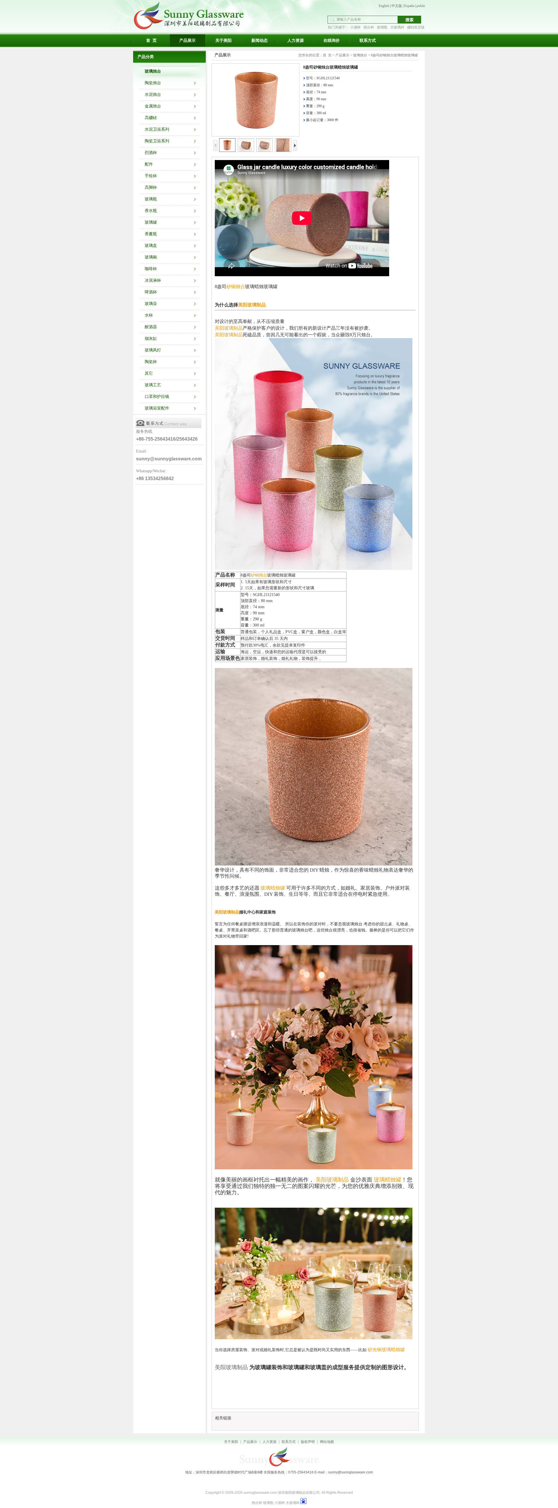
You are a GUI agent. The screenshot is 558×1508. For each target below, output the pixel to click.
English (384, 6)
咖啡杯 (151, 269)
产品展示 (187, 40)
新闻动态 (259, 40)
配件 (149, 164)
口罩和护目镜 (157, 396)
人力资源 (295, 40)
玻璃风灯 (153, 350)
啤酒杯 (151, 292)
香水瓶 (151, 211)
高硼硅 (151, 118)
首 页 (151, 40)
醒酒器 (151, 327)
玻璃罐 (151, 222)
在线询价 (331, 40)
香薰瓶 (151, 234)
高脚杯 (151, 187)
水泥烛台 (153, 94)
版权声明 (308, 1442)
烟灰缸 (151, 338)
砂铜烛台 (235, 286)
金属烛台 (153, 106)
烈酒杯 (151, 152)
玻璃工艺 (153, 385)
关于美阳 (223, 40)
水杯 (149, 315)
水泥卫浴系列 (157, 129)
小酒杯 (355, 27)
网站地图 (327, 1442)
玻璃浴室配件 (157, 408)
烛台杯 (369, 27)
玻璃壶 (151, 303)
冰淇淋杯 (153, 280)
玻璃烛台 (153, 71)
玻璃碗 (151, 257)
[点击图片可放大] (255, 100)
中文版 (396, 6)
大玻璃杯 (397, 27)
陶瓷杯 (151, 362)
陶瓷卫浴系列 (157, 141)
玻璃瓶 (382, 27)
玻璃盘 (151, 245)
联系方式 (368, 40)
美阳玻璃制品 (227, 912)
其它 (149, 373)
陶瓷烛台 (153, 83)
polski (420, 6)
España (409, 6)
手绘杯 (151, 176)
